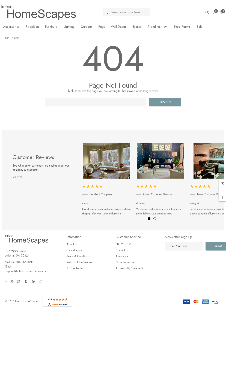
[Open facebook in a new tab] (6, 281)
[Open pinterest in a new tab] (34, 281)
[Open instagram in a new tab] (19, 281)
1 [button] (149, 218)
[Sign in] (207, 12)
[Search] (107, 12)
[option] (106, 180)
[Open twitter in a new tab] (12, 281)
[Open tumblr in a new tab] (26, 281)
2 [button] (154, 218)
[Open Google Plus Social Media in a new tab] (40, 281)
